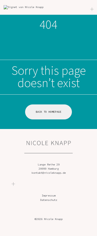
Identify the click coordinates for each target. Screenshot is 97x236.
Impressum (49, 195)
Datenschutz (48, 200)
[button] (13, 184)
